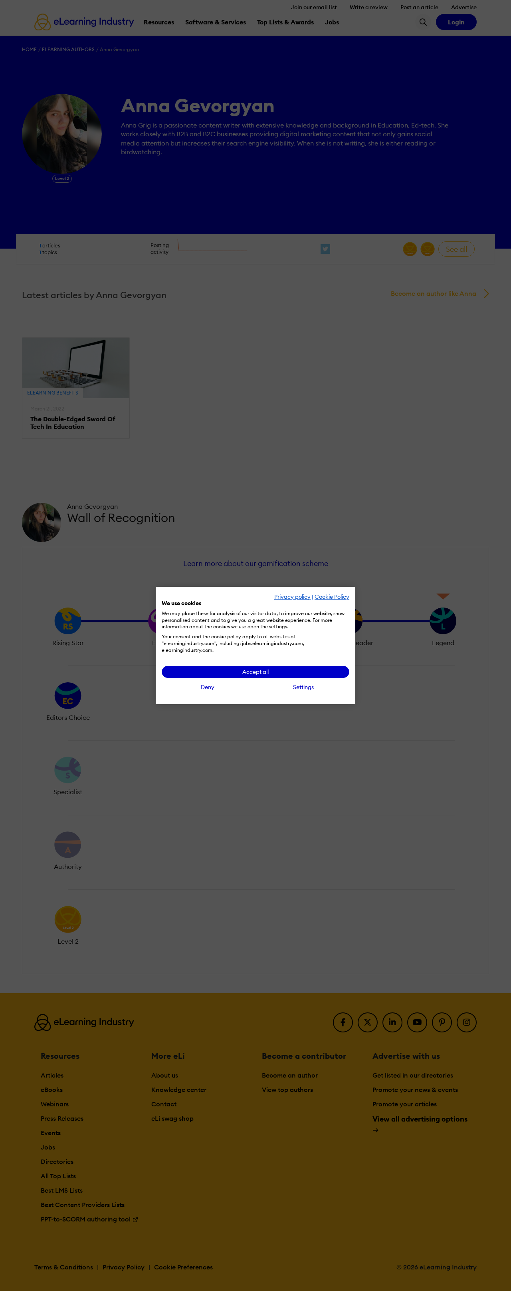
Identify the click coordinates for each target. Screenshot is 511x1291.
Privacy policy (292, 596)
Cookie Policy (332, 596)
